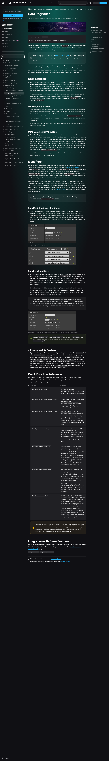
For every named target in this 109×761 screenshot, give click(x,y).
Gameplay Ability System (12, 98)
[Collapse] (3, 85)
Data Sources (94, 27)
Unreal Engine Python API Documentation (11, 154)
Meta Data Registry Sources (98, 32)
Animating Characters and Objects (14, 126)
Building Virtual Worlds (11, 73)
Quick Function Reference (97, 48)
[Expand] (3, 62)
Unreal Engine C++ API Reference (14, 162)
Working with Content (10, 70)
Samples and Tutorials (11, 151)
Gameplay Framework (11, 108)
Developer (33, 9)
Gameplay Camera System (13, 101)
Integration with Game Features (96, 51)
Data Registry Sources (97, 30)
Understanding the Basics (12, 65)
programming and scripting (47, 552)
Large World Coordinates (12, 116)
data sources (61, 189)
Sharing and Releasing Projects (13, 148)
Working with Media (10, 137)
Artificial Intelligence (11, 88)
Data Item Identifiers (96, 41)
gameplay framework (34, 552)
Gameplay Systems (10, 85)
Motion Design (9, 132)
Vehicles (8, 119)
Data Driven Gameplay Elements (14, 90)
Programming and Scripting (12, 83)
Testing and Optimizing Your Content (12, 144)
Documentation (40, 9)
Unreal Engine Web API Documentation (11, 166)
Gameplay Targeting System (13, 103)
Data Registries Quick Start (15, 96)
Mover (7, 124)
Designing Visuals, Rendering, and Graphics (14, 76)
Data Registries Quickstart (62, 55)
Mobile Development (10, 68)
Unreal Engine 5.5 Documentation (11, 60)
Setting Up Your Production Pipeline (12, 140)
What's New (8, 62)
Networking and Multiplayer (13, 121)
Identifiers (93, 35)
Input (7, 106)
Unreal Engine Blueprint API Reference (12, 159)
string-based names (73, 167)
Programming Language (35, 37)
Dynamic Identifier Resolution (97, 45)
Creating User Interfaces (11, 129)
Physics (8, 111)
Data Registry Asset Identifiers (96, 38)
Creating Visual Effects (11, 80)
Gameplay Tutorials (11, 114)
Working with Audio (10, 134)
